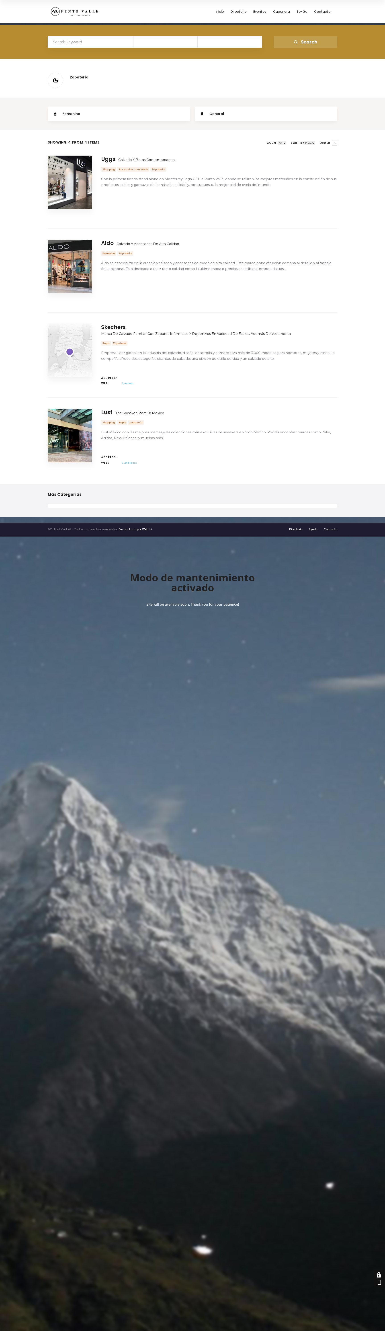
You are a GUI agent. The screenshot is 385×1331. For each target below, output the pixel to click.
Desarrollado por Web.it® (135, 529)
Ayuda (313, 529)
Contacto (322, 11)
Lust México (129, 462)
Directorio (239, 11)
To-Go (302, 11)
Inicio (220, 11)
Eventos (259, 11)
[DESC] (334, 143)
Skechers (127, 383)
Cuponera (281, 11)
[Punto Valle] (74, 11)
